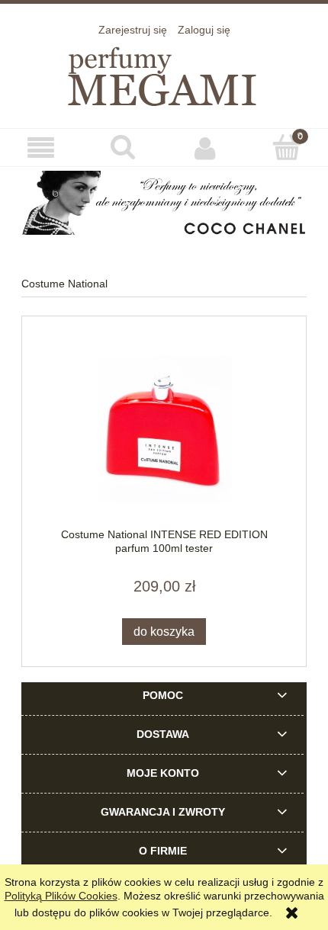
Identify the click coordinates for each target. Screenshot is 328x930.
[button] (41, 148)
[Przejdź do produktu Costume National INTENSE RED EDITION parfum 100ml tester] (164, 429)
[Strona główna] (164, 73)
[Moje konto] (205, 148)
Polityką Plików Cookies (61, 896)
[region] (164, 203)
